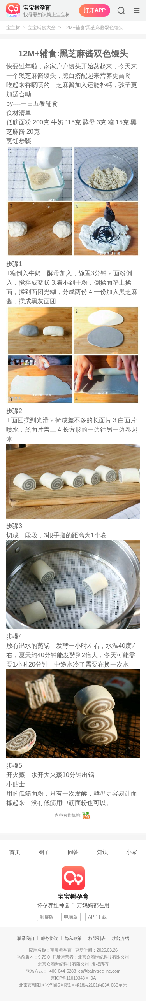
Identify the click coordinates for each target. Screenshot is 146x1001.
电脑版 (71, 917)
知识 (102, 852)
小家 (131, 852)
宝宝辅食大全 (42, 27)
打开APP (95, 10)
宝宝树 (13, 27)
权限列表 (97, 938)
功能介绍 (120, 938)
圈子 (44, 852)
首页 (14, 852)
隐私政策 (73, 938)
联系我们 (25, 938)
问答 (73, 852)
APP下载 (97, 917)
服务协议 (49, 938)
